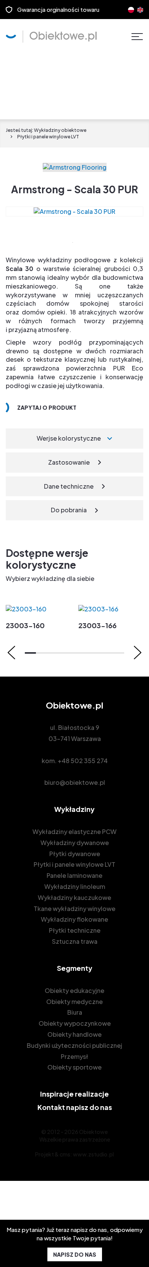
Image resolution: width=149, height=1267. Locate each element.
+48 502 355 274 (83, 761)
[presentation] (11, 652)
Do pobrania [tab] (69, 510)
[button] (30, 653)
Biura (74, 1012)
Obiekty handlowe (74, 1034)
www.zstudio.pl (93, 1154)
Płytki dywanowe (74, 854)
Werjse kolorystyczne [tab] (69, 438)
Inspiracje (74, 1093)
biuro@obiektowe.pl (74, 782)
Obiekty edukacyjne (74, 990)
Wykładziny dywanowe (74, 843)
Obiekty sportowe (74, 1067)
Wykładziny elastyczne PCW (74, 832)
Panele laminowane (74, 875)
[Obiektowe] (51, 36)
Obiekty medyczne (74, 1002)
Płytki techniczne (74, 930)
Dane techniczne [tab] (69, 486)
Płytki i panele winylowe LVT (74, 864)
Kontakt (74, 1107)
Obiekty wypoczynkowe (75, 1023)
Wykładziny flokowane (74, 919)
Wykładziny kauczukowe (74, 897)
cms (65, 1154)
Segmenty (74, 968)
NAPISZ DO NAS (74, 1254)
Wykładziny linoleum (74, 886)
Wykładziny (74, 809)
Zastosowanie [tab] (69, 462)
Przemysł (74, 1056)
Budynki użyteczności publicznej (74, 1045)
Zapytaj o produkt (46, 407)
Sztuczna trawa (74, 941)
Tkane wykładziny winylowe (74, 909)
